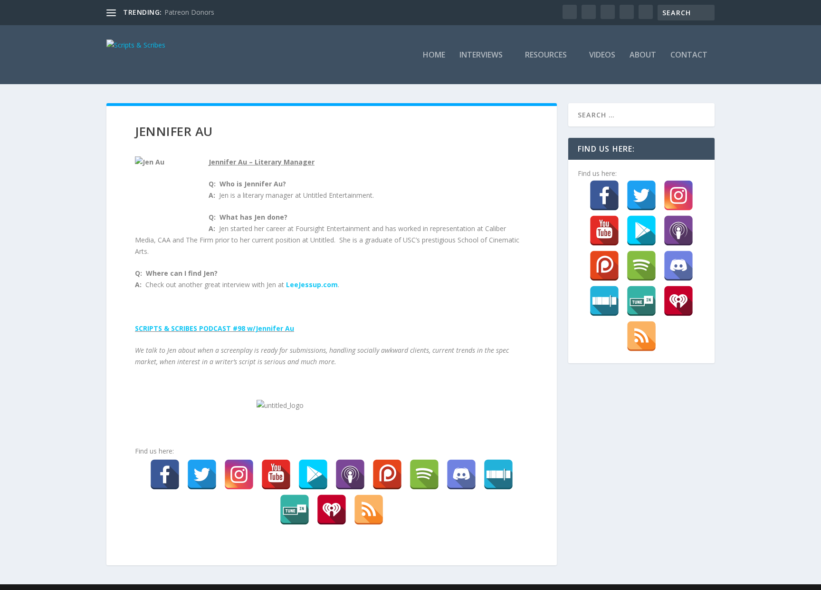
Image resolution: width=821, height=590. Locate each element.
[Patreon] (387, 474)
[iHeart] (331, 509)
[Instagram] (239, 474)
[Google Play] (313, 474)
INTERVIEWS (481, 55)
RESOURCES (546, 55)
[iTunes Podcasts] (350, 474)
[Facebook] (165, 474)
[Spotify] (424, 474)
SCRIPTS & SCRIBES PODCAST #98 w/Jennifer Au (214, 328)
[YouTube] (276, 474)
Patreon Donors (189, 12)
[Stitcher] (498, 474)
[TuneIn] (294, 509)
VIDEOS (602, 55)
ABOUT (643, 55)
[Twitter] (202, 474)
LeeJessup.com (312, 284)
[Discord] (461, 474)
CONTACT (688, 55)
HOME (434, 55)
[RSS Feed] (368, 509)
